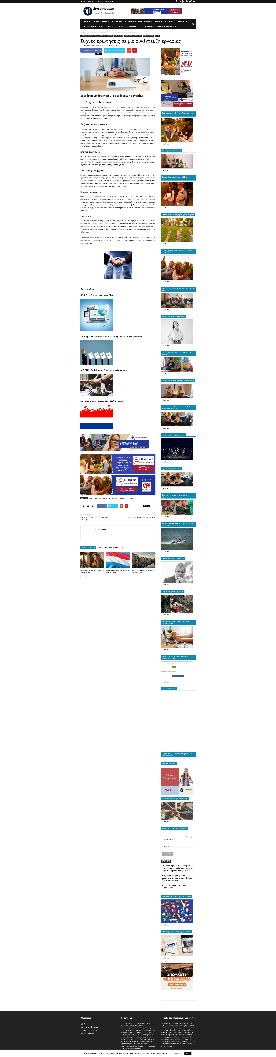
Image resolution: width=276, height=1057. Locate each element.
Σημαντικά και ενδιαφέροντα (105, 35)
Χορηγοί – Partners (87, 1033)
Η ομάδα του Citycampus (89, 1030)
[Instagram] (179, 1)
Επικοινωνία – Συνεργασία (89, 1027)
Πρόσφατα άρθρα (118, 35)
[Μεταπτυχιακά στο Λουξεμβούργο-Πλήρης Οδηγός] (118, 560)
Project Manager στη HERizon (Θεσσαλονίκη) (175, 886)
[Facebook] (176, 1)
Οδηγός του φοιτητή (93, 27)
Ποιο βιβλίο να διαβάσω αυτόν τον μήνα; (140, 517)
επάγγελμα (106, 498)
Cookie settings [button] (176, 1053)
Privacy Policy (148, 27)
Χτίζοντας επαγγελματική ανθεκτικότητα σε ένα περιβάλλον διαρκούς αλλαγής (177, 877)
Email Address (167, 839)
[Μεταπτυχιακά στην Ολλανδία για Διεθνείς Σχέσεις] (143, 560)
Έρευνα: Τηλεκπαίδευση (166, 27)
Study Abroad (133, 27)
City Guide (111, 27)
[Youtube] (194, 1)
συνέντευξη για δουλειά (126, 498)
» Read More (165, 144)
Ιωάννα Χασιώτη (88, 45)
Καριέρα (157, 35)
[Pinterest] (186, 1)
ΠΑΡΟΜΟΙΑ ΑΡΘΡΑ (88, 548)
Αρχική (87, 22)
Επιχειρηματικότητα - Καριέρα (88, 35)
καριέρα (114, 498)
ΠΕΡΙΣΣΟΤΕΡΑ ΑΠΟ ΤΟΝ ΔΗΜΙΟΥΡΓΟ (110, 548)
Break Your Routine (163, 22)
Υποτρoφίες (117, 22)
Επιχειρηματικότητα (148, 35)
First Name (165, 846)
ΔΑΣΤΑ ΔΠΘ (166, 861)
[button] (193, 24)
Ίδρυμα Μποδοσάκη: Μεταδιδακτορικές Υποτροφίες (94, 518)
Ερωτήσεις (98, 498)
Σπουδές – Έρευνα (100, 22)
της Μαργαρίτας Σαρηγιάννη (96, 102)
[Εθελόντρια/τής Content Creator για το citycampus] (92, 560)
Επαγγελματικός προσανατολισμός (133, 35)
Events (121, 27)
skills (90, 498)
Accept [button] (188, 1053)
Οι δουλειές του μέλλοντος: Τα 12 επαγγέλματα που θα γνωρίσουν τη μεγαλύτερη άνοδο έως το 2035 (177, 868)
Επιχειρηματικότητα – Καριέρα (137, 22)
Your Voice (181, 22)
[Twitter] (190, 1)
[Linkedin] (183, 1)
